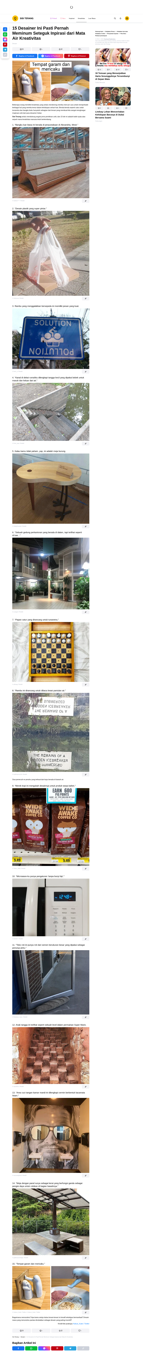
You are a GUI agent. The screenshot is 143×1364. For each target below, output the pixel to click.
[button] (99, 69)
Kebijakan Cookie (100, 33)
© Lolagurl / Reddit (17, 612)
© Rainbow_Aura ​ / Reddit (19, 1017)
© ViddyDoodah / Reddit (19, 526)
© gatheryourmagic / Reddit (20, 1257)
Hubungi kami (99, 31)
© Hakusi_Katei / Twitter (19, 1312)
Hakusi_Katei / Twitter (81, 1324)
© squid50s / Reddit (18, 1086)
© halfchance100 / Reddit (19, 774)
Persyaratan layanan (112, 33)
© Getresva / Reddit (17, 298)
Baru (64, 18)
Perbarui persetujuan (101, 35)
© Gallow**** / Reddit (18, 200)
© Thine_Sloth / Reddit (18, 868)
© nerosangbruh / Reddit (19, 1175)
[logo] (22, 18)
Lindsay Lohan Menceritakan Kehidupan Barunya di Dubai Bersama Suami (109, 115)
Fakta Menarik (100, 82)
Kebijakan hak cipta (122, 31)
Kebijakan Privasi (110, 31)
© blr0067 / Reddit (17, 939)
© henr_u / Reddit (17, 371)
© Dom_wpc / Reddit (18, 443)
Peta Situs (123, 33)
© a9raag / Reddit (17, 684)
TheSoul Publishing (109, 39)
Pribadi (54, 18)
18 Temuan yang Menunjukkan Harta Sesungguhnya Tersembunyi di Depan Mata (112, 76)
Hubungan (98, 121)
